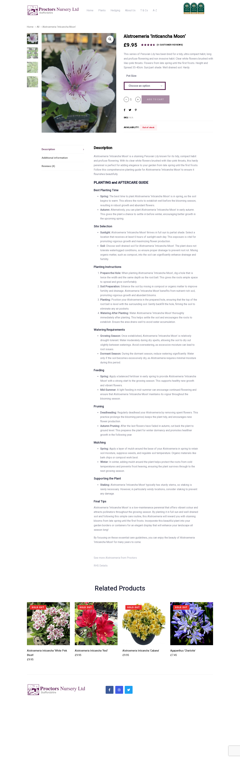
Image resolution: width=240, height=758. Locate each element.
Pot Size (131, 75)
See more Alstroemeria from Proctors (115, 557)
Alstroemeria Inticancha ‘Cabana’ (140, 650)
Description (48, 149)
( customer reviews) (170, 45)
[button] (138, 99)
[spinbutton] (132, 99)
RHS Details (101, 565)
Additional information (55, 157)
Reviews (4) (48, 166)
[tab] (63, 149)
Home (30, 26)
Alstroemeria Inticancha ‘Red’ (91, 650)
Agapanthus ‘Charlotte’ (182, 650)
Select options (48, 640)
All (38, 26)
